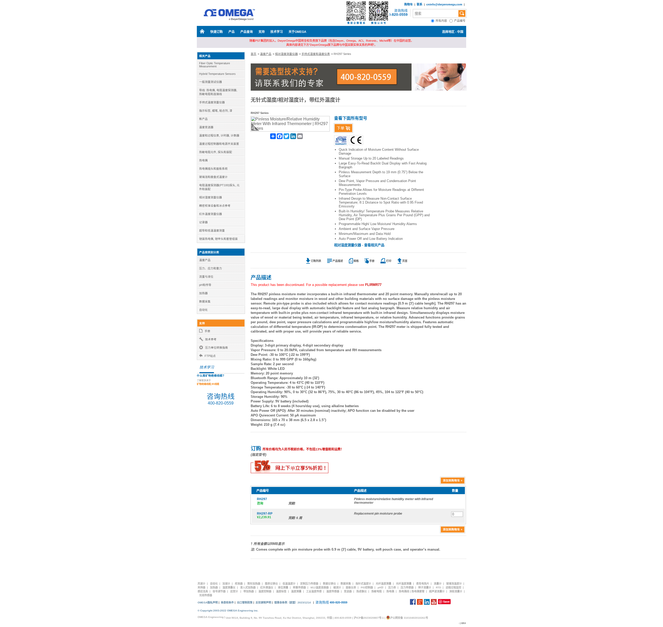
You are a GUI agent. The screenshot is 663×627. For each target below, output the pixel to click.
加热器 (214, 587)
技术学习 (276, 32)
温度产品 (265, 53)
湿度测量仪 (228, 587)
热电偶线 (404, 591)
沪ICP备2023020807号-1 (369, 617)
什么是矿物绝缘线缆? (210, 375)
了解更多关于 (208, 382)
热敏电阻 (376, 591)
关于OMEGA (297, 32)
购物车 (408, 4)
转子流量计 (424, 587)
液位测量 (283, 587)
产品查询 (246, 32)
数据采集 (346, 583)
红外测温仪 (266, 587)
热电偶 (390, 591)
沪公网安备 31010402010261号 (409, 617)
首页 (253, 53)
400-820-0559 (396, 14)
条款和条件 (227, 602)
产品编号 (460, 20)
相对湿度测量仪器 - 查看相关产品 (359, 245)
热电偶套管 (418, 591)
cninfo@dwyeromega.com (444, 4)
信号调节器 (219, 591)
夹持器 (201, 587)
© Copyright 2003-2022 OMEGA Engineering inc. (228, 610)
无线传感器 (205, 595)
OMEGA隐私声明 (208, 602)
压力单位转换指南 (216, 347)
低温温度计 (289, 583)
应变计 (234, 591)
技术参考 (211, 339)
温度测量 (296, 591)
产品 (231, 32)
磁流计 (337, 587)
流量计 (438, 583)
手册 (207, 331)
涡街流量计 (455, 591)
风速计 (201, 583)
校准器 (239, 583)
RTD (438, 587)
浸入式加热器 (248, 587)
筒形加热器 (253, 583)
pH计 (381, 587)
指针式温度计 (363, 583)
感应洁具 (203, 591)
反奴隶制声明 (263, 602)
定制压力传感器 (309, 583)
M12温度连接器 (320, 587)
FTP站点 (210, 355)
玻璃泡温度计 (454, 583)
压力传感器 (407, 587)
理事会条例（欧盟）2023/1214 (292, 602)
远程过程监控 (453, 587)
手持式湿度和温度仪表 (315, 53)
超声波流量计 (437, 591)
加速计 (226, 583)
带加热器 (248, 591)
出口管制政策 (245, 602)
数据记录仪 (329, 583)
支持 (261, 32)
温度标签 (281, 591)
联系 (419, 4)
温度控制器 (264, 591)
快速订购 (216, 32)
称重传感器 (299, 587)
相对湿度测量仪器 (286, 53)
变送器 (348, 591)
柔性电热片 (422, 583)
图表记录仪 (271, 583)
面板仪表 (351, 587)
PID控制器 (367, 587)
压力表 (392, 587)
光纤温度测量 (383, 583)
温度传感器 (332, 591)
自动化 (214, 583)
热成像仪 (361, 591)
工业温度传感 (314, 591)
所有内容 (442, 20)
